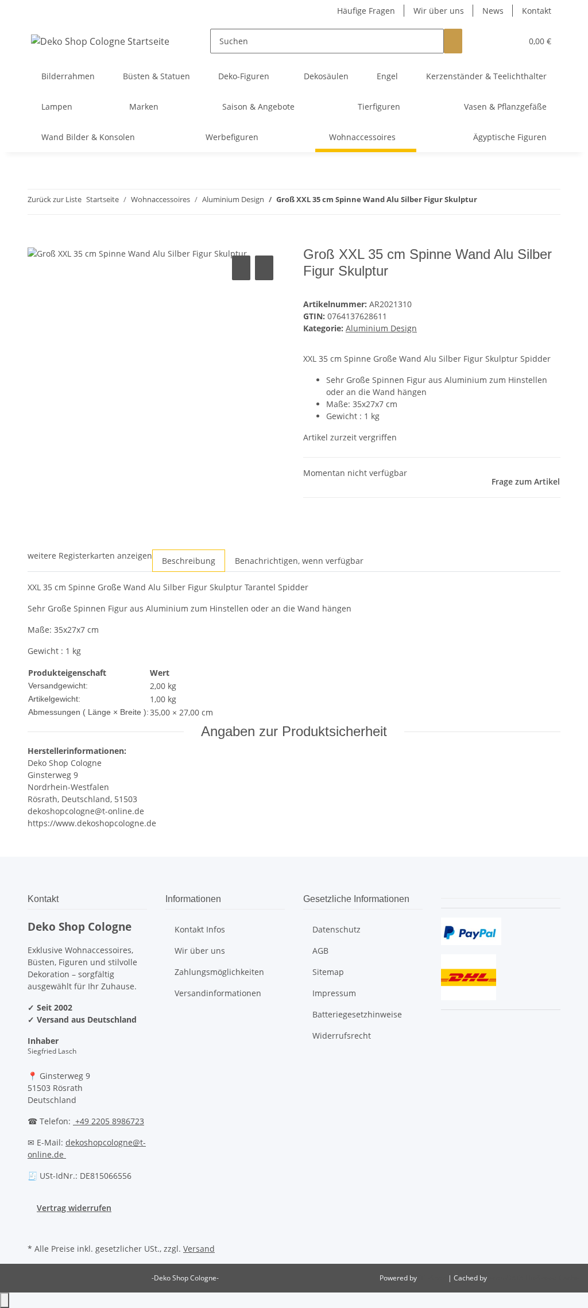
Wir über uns (438, 10)
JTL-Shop (433, 1278)
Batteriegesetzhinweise (357, 1014)
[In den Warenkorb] (37, 240)
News (493, 10)
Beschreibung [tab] (188, 560)
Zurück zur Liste (55, 199)
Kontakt (536, 10)
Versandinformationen (218, 993)
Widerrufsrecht (341, 1035)
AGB (320, 950)
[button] (490, 41)
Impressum (334, 993)
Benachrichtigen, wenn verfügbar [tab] (299, 560)
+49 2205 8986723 (108, 1121)
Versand (199, 1248)
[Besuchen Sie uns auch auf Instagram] (37, 1227)
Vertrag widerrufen (74, 1207)
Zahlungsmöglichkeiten (219, 971)
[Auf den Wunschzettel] (264, 268)
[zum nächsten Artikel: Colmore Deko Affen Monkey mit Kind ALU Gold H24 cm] (507, 201)
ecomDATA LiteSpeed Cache (534, 1278)
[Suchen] (453, 41)
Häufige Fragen (366, 10)
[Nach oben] (4, 1300)
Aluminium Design (381, 328)
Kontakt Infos (200, 929)
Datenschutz (336, 929)
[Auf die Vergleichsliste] (241, 268)
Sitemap (328, 971)
